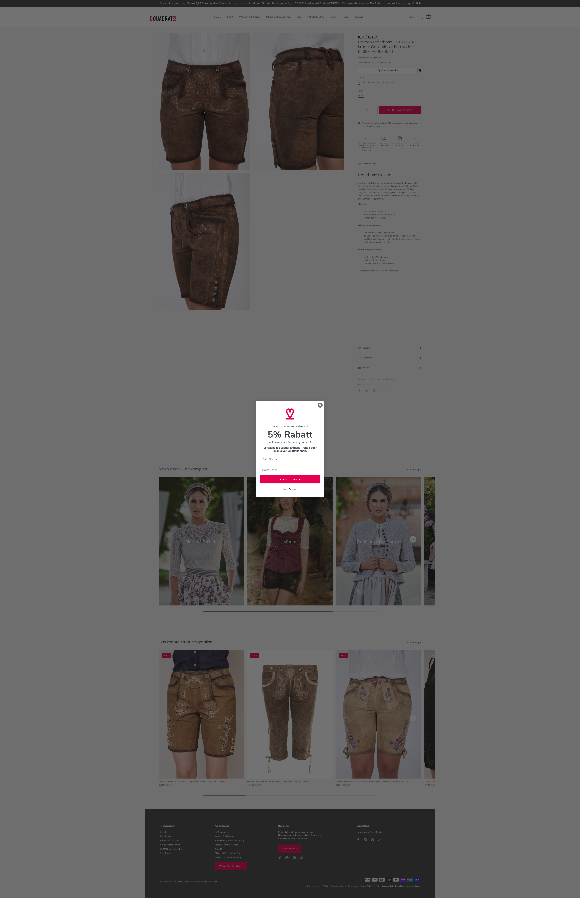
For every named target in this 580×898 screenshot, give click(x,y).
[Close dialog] (320, 405)
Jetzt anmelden (290, 479)
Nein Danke (290, 489)
